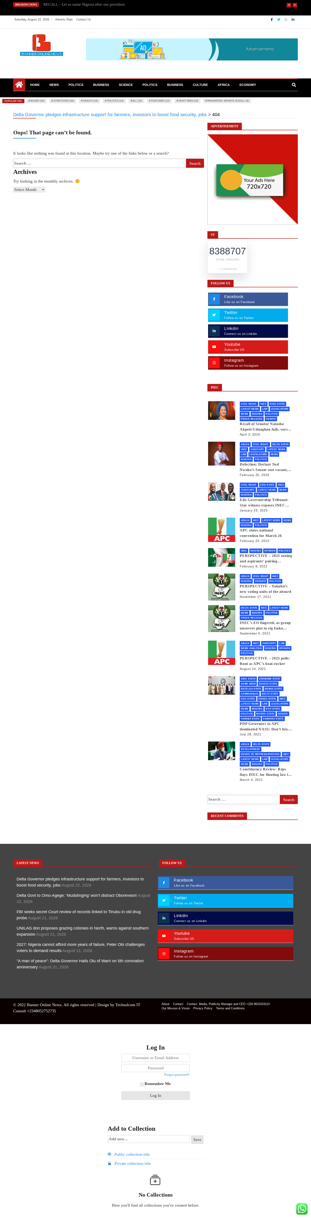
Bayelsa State (251, 688)
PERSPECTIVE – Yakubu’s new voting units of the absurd (265, 589)
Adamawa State (269, 678)
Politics (76, 85)
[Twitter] (279, 19)
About (165, 1004)
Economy (248, 85)
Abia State (248, 678)
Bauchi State (268, 683)
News (54, 85)
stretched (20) (64, 100)
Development (250, 749)
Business (101, 85)
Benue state (273, 688)
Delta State (280, 444)
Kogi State (277, 404)
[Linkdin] (293, 19)
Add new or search (149, 1139)
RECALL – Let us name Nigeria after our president (84, 4)
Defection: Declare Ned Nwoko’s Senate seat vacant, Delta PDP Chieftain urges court (264, 467)
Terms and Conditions (230, 1008)
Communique (249, 693)
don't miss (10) (188, 100)
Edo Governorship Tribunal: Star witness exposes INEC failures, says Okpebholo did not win (264, 503)
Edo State (267, 485)
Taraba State (250, 718)
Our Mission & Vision (176, 1008)
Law (265, 409)
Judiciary (257, 449)
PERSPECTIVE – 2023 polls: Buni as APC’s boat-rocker (265, 661)
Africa (224, 85)
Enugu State (267, 698)
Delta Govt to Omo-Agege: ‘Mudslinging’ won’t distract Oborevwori (77, 895)
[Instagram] (286, 19)
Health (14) (90, 100)
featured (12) (160, 100)
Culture (200, 85)
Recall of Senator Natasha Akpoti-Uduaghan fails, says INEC (264, 427)
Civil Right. (249, 404)
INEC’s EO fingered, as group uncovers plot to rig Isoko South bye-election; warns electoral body (265, 626)
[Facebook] (272, 19)
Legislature (280, 409)
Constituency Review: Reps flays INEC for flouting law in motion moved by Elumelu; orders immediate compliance (265, 772)
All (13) (137, 100)
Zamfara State (273, 718)
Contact (178, 1004)
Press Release (252, 419)
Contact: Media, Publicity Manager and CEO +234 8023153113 (228, 1004)
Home (35, 85)
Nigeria (257, 414)
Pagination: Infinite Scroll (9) (228, 100)
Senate (271, 419)
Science (126, 85)
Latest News (250, 409)
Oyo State (273, 708)
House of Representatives (260, 754)
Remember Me (157, 1083)
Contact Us (83, 19)
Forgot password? (177, 1074)
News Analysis (251, 648)
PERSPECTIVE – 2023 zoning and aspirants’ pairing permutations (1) (266, 559)
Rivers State (265, 713)
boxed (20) (37, 100)
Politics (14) (115, 100)
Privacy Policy (202, 1008)
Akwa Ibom (248, 683)
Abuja (245, 444)
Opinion (269, 550)
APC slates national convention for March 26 (261, 533)
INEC (263, 404)
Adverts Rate (64, 19)
